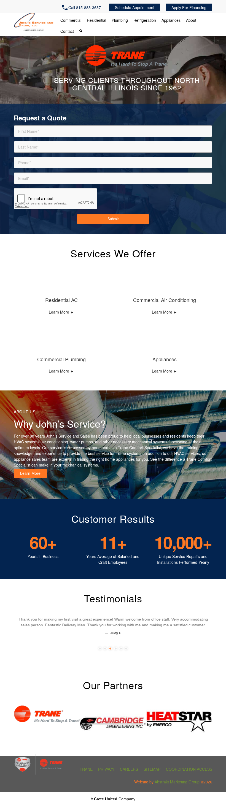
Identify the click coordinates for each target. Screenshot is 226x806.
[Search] (81, 31)
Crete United (105, 799)
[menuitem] (83, 7)
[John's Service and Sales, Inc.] (33, 23)
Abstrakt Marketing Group (177, 782)
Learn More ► (61, 312)
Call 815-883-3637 (84, 7)
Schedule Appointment (134, 7)
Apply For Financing (188, 7)
